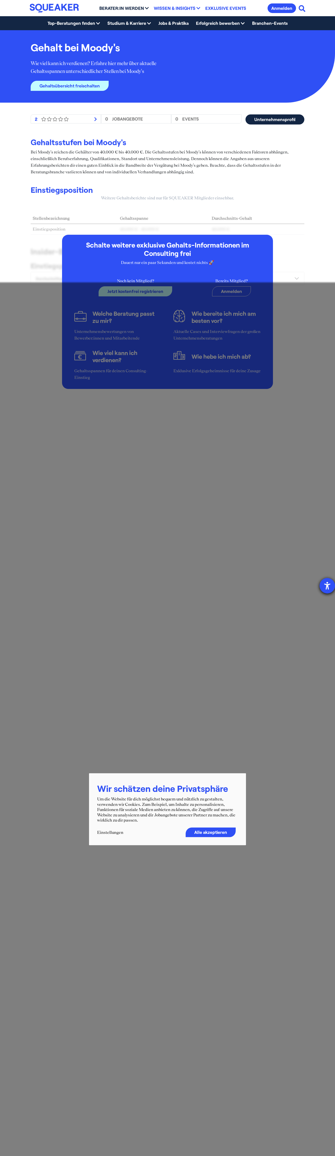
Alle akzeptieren (210, 832)
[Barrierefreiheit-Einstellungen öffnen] (327, 585)
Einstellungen (110, 832)
